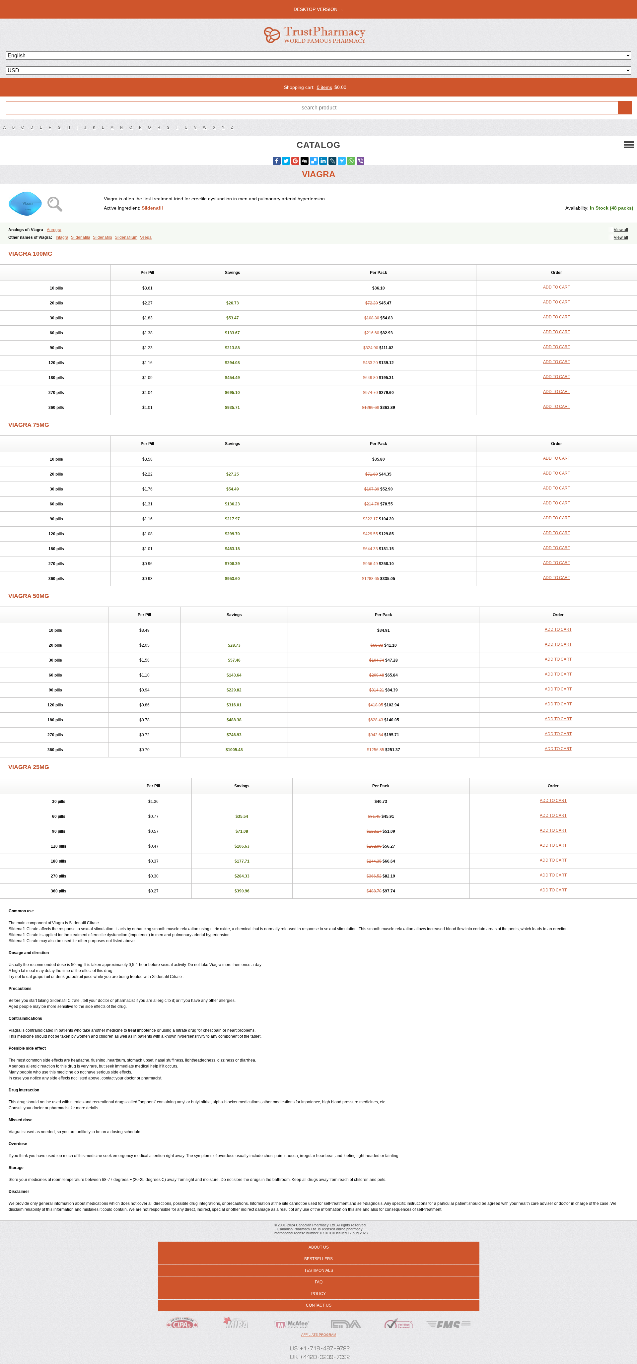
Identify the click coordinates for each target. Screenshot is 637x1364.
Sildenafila (80, 237)
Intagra (62, 237)
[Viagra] (55, 203)
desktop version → (318, 9)
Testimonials (318, 1270)
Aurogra (54, 229)
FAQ (318, 1282)
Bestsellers (318, 1259)
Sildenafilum (126, 237)
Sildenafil (152, 208)
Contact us (318, 1305)
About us (319, 1247)
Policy (318, 1293)
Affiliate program (318, 1334)
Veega (146, 237)
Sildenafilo (102, 237)
